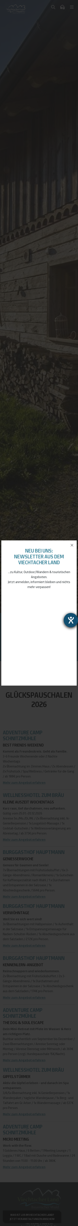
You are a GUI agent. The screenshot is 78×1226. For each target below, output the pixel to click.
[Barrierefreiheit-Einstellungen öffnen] (71, 620)
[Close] (72, 545)
